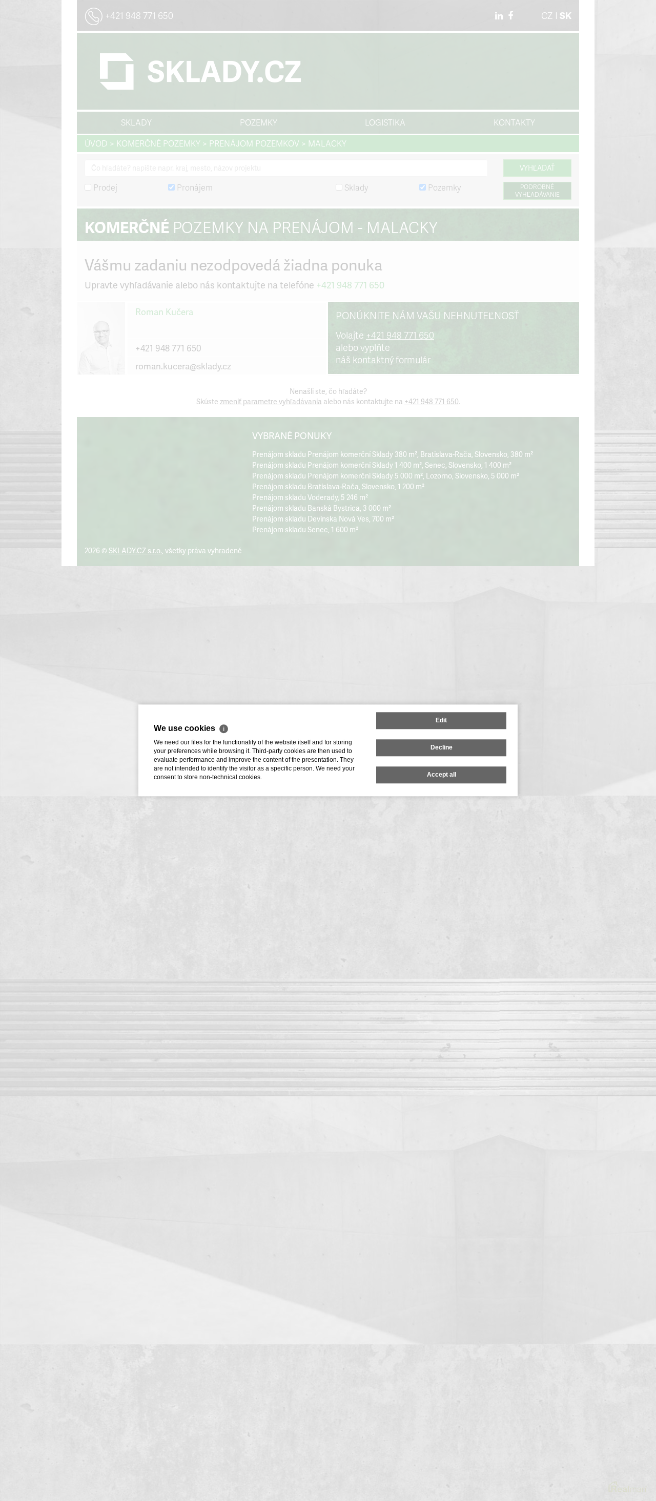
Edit (441, 720)
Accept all (441, 775)
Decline (441, 747)
